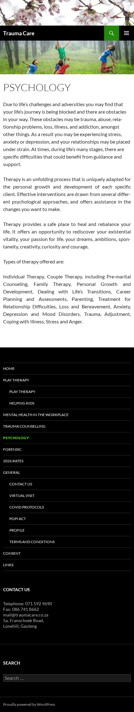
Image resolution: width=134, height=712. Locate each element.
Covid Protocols (26, 507)
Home (9, 368)
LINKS (8, 564)
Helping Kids (21, 403)
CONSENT (12, 553)
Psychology (16, 437)
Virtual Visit (22, 495)
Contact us (20, 484)
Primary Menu (126, 33)
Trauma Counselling (24, 426)
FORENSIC (12, 449)
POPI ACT (17, 518)
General (11, 472)
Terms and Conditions (32, 541)
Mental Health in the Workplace (36, 414)
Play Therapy (16, 380)
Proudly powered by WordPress (29, 704)
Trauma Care (19, 33)
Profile (17, 530)
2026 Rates (13, 461)
